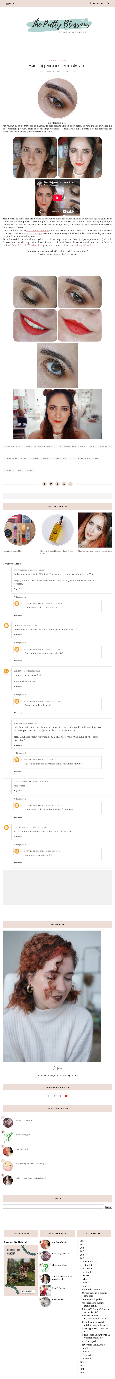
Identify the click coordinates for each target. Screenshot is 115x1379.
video (30, 471)
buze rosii (105, 446)
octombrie (88, 1268)
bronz (93, 446)
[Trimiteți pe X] (51, 484)
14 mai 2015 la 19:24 (40, 782)
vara (20, 471)
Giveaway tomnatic (23, 1120)
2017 (82, 1251)
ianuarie (87, 1358)
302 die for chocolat (45, 446)
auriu (82, 446)
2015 (28, 446)
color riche (11, 459)
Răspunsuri (21, 597)
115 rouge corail (57, 60)
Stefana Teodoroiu (34, 603)
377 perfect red (68, 446)
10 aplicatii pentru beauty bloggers (31, 1163)
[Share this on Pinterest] (57, 484)
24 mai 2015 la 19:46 (54, 851)
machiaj (47, 459)
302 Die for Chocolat (37, 230)
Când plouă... (58, 1299)
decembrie (88, 1261)
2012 (82, 1365)
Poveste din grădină (15, 1242)
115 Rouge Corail (82, 245)
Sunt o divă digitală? (92, 1299)
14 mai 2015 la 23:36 (54, 760)
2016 (82, 1254)
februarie (87, 1355)
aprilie (86, 1348)
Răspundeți (18, 589)
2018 (82, 1247)
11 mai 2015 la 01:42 (32, 671)
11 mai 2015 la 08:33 (54, 649)
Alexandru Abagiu (23, 782)
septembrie (88, 1272)
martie (86, 1351)
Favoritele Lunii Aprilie (93, 1344)
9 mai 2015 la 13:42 (29, 625)
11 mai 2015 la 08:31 (54, 603)
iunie (85, 1282)
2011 (82, 1369)
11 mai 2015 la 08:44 (54, 701)
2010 (82, 1372)
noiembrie (88, 1265)
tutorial (9, 471)
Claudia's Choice (22, 827)
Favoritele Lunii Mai (92, 1289)
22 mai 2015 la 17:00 (39, 827)
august (86, 1275)
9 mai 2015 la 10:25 (36, 570)
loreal (34, 459)
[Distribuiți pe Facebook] (44, 484)
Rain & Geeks (58, 1288)
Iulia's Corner (20, 723)
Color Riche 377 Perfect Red (27, 245)
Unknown (18, 671)
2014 (82, 1362)
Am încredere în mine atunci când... (31, 1178)
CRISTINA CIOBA (20, 570)
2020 (82, 1244)
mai (84, 1286)
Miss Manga (35, 233)
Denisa (17, 625)
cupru (24, 459)
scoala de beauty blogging (85, 459)
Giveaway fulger (22, 1134)
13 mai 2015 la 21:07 (36, 723)
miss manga (60, 459)
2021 (82, 1241)
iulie (85, 1279)
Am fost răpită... (22, 1149)
